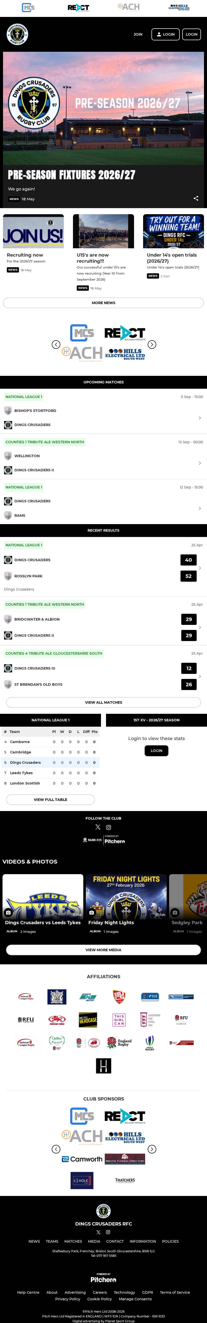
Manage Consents (135, 1299)
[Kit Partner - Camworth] (82, 1159)
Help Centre (28, 1292)
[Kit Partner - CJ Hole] (82, 1181)
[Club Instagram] (109, 828)
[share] (196, 198)
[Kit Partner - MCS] (28, 8)
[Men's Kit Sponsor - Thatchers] (125, 1181)
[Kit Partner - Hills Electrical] (179, 8)
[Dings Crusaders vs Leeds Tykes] (43, 897)
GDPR (147, 1292)
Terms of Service (175, 1292)
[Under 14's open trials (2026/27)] (173, 231)
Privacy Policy (67, 1299)
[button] (196, 199)
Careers (100, 1292)
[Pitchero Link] (115, 842)
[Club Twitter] (97, 828)
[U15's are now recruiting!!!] (103, 231)
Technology (124, 1292)
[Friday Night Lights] (126, 897)
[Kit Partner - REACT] (78, 8)
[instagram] (108, 1233)
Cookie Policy (99, 1299)
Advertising (75, 1292)
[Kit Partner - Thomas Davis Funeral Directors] (125, 1159)
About (52, 1292)
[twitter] (98, 1233)
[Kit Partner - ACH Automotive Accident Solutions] (128, 8)
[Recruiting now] (33, 231)
